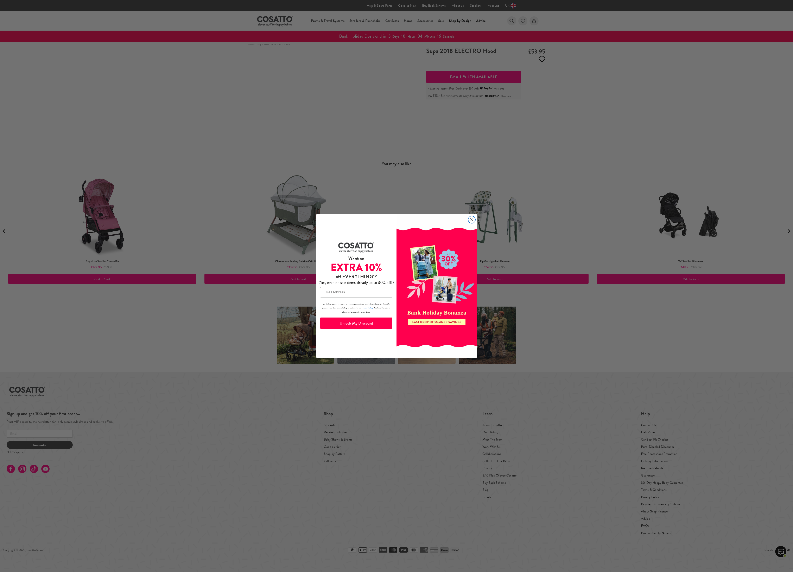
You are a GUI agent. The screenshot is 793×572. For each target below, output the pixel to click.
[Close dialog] (471, 219)
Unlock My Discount (356, 323)
